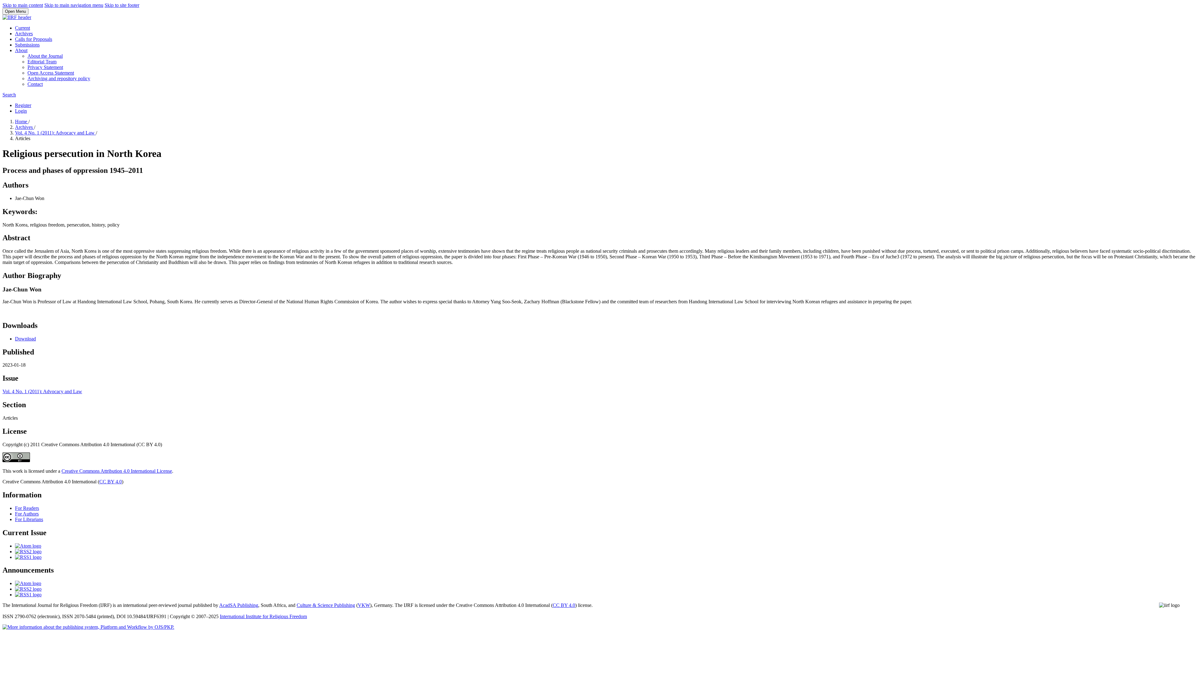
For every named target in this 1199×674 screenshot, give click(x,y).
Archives (24, 33)
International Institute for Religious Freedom (263, 616)
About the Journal (45, 56)
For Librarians (29, 519)
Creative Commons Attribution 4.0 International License (117, 471)
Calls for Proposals (33, 39)
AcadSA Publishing (238, 605)
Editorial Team (42, 61)
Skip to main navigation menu (73, 5)
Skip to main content (22, 5)
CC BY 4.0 (110, 481)
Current (22, 28)
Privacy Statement (45, 67)
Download (25, 338)
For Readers (27, 508)
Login (21, 111)
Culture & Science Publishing (326, 605)
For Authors (27, 513)
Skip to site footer (122, 5)
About (21, 50)
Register (23, 105)
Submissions (27, 44)
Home (21, 121)
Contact (35, 84)
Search (9, 94)
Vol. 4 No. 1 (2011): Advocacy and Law (55, 132)
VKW (364, 605)
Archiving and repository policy (58, 78)
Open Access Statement (50, 73)
